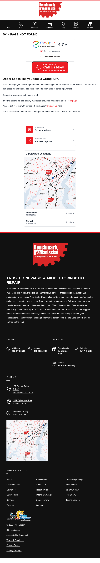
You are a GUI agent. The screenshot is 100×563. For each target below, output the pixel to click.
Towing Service (73, 500)
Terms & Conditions (15, 540)
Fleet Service (42, 490)
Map (63, 27)
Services (10, 500)
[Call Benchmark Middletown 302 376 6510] (16, 349)
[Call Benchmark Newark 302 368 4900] (38, 351)
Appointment (41, 480)
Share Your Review (52, 57)
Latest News (12, 495)
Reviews (90, 27)
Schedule (50, 27)
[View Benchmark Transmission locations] (50, 183)
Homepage (72, 101)
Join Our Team (72, 490)
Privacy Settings (13, 550)
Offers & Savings (44, 495)
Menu (9, 27)
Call (20, 27)
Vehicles (10, 505)
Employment (71, 485)
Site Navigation (13, 530)
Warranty (40, 505)
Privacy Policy (13, 545)
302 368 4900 (31, 224)
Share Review (42, 500)
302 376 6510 (31, 215)
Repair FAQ (71, 495)
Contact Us (52, 106)
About (9, 480)
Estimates (34, 27)
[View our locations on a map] (27, 440)
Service (76, 27)
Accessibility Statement (17, 535)
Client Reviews (13, 485)
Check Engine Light (75, 480)
